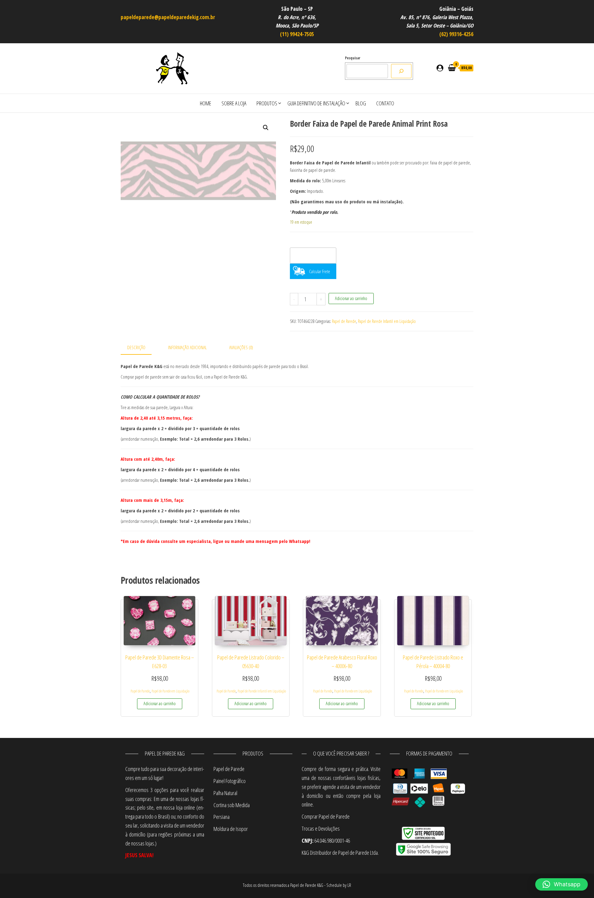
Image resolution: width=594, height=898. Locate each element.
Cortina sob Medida (231, 805)
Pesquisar (352, 58)
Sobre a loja (234, 103)
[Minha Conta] (440, 67)
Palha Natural (225, 793)
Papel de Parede (344, 321)
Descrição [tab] (136, 347)
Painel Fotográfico (229, 781)
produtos (266, 103)
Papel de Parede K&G (306, 885)
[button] (265, 127)
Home (205, 103)
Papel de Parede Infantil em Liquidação (387, 321)
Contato (385, 103)
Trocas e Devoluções (321, 828)
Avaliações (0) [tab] (241, 347)
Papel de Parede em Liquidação (170, 691)
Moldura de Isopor (230, 828)
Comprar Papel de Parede (326, 816)
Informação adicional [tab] (187, 347)
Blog (360, 103)
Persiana (221, 816)
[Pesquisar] (401, 71)
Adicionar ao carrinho (351, 298)
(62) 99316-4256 (456, 34)
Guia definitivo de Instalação (316, 103)
